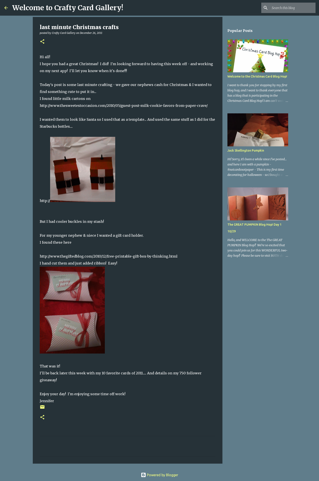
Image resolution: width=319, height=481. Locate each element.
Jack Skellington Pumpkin (245, 150)
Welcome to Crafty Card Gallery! (67, 7)
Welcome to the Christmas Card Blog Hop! (257, 76)
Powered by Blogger (162, 475)
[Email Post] (42, 408)
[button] (42, 42)
